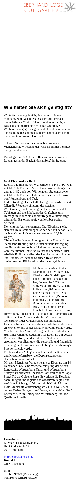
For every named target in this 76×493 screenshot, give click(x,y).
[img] (48, 7)
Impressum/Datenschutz (18, 456)
